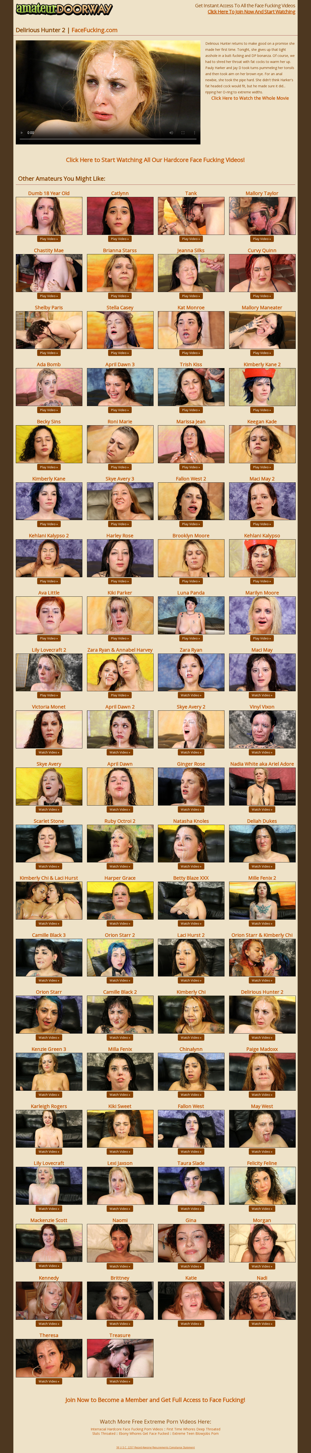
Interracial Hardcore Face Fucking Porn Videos (127, 1429)
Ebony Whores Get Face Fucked (144, 1433)
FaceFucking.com (95, 30)
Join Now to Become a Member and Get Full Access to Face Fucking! (155, 1400)
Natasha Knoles (191, 821)
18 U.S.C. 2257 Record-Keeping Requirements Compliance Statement (155, 1447)
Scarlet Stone (49, 821)
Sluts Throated (103, 1433)
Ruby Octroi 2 (119, 821)
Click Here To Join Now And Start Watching (251, 12)
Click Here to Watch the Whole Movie (250, 98)
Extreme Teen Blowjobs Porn (195, 1433)
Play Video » (49, 239)
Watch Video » (191, 695)
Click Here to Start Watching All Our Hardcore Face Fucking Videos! (155, 160)
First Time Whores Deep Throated (193, 1429)
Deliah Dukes (262, 821)
